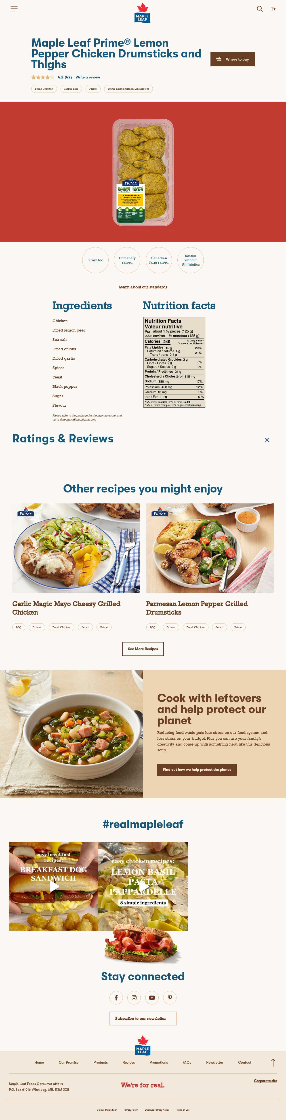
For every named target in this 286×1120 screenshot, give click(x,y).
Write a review (88, 77)
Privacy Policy (131, 1110)
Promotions (159, 1063)
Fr (273, 8)
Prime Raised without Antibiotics (128, 88)
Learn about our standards (143, 287)
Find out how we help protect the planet (197, 770)
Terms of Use (183, 1110)
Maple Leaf (71, 88)
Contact (244, 1063)
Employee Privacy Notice (157, 1110)
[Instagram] (94, 925)
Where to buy (237, 59)
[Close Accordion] (267, 439)
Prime (93, 88)
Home (39, 1063)
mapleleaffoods (53, 847)
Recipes (129, 1063)
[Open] (53, 886)
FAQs (187, 1063)
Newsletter (214, 1063)
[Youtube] (152, 998)
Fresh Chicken (44, 88)
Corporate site (265, 1081)
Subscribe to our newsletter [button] (140, 1018)
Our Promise (68, 1063)
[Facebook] (116, 998)
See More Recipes (143, 649)
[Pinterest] (170, 998)
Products (101, 1063)
